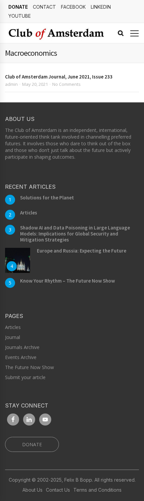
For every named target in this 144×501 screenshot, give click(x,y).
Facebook (73, 7)
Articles (28, 212)
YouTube (19, 16)
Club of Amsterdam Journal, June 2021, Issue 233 (59, 76)
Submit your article (25, 377)
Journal (12, 337)
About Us (32, 490)
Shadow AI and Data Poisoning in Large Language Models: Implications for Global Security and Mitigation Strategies (75, 233)
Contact (44, 7)
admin (11, 84)
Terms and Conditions (97, 490)
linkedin (101, 7)
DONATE (18, 7)
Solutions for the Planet (47, 197)
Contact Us (58, 490)
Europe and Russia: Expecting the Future (81, 250)
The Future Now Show (29, 367)
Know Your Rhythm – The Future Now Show (67, 281)
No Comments (66, 84)
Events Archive (21, 357)
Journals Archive (22, 347)
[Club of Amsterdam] (55, 33)
